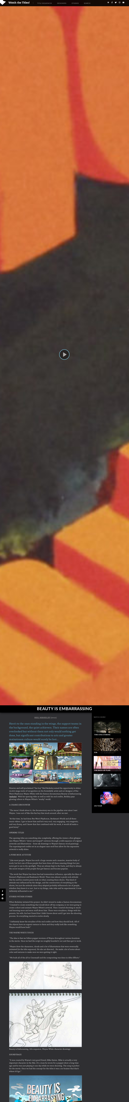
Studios (75, 3)
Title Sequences (44, 3)
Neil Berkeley (42, 717)
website (13, 796)
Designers (61, 3)
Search (87, 3)
